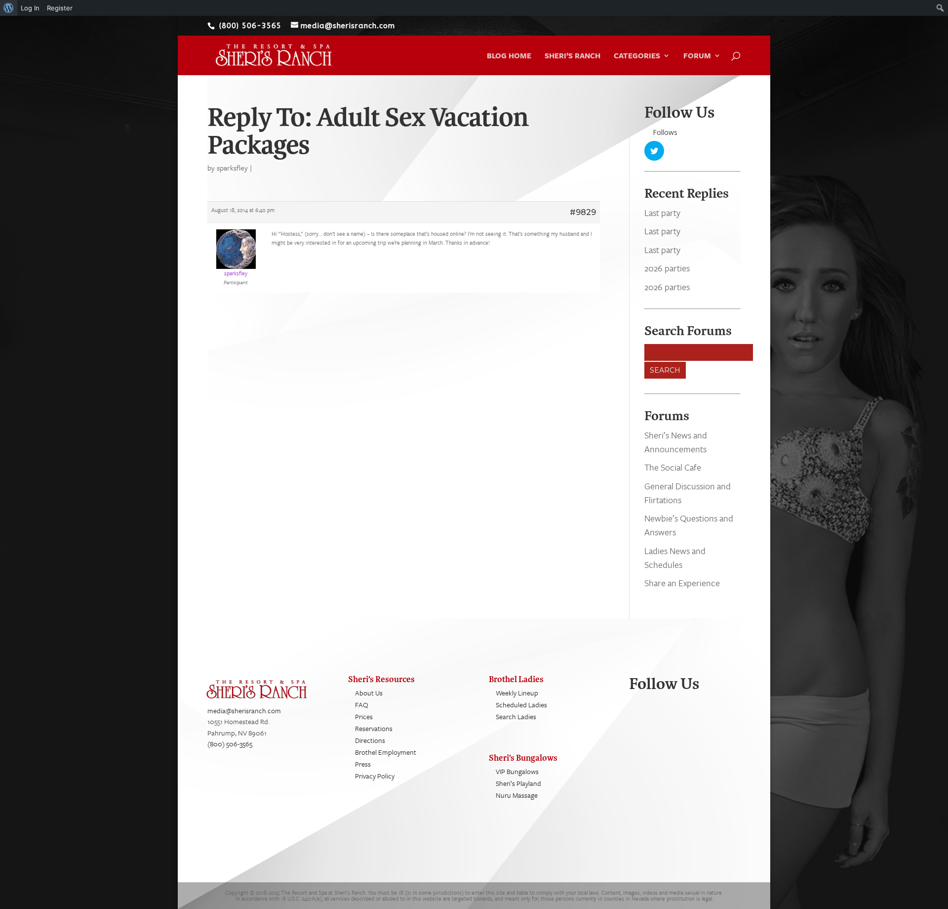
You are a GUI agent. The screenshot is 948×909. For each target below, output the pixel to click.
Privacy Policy (375, 776)
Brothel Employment (385, 752)
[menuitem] (8, 8)
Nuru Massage (517, 795)
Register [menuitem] (60, 8)
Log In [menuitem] (30, 8)
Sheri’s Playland (518, 783)
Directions (370, 740)
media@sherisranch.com (244, 710)
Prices (364, 716)
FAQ (361, 704)
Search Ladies (516, 716)
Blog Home (509, 56)
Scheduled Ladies (521, 704)
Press (363, 764)
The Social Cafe (672, 467)
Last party (662, 212)
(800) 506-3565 (229, 743)
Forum (697, 56)
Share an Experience (682, 582)
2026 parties (667, 267)
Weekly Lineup (517, 693)
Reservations (374, 728)
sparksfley (232, 167)
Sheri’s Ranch (572, 56)
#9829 (583, 212)
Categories (637, 56)
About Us (369, 693)
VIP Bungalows (517, 771)
